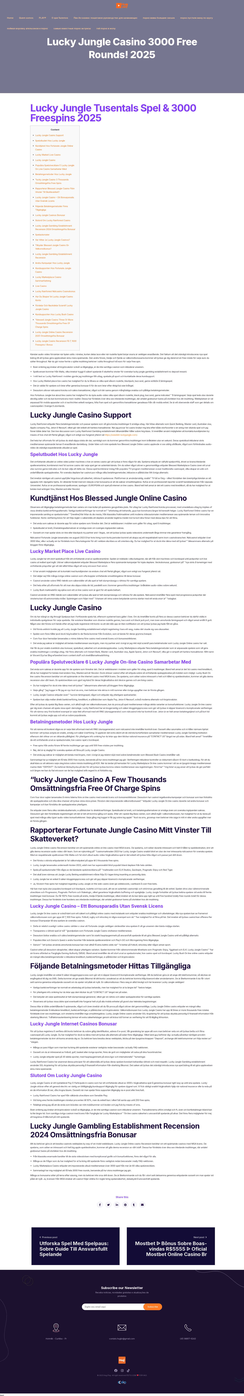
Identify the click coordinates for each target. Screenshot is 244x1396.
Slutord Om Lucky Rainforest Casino (52, 220)
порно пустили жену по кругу (196, 18)
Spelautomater (42, 234)
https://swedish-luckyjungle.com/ (121, 435)
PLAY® (42, 18)
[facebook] (100, 1205)
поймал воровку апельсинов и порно (27, 28)
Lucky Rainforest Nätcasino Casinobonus (55, 291)
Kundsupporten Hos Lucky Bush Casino (54, 314)
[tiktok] (128, 1371)
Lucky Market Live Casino (48, 154)
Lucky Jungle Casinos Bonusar (50, 215)
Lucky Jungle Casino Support (49, 135)
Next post (199, 1237)
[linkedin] (117, 1205)
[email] (142, 1205)
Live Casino (41, 286)
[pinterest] (125, 1205)
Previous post (49, 1237)
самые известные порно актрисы (72, 28)
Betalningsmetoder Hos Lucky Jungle (53, 174)
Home (10, 18)
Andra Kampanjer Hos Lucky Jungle (52, 263)
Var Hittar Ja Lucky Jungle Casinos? (52, 239)
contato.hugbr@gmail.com (122, 1338)
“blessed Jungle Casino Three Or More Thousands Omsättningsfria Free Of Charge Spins (54, 323)
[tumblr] (133, 1205)
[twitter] (108, 1205)
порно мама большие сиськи (159, 18)
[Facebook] (116, 1371)
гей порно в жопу (106, 28)
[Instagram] (122, 1371)
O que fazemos (60, 18)
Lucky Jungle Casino (45, 160)
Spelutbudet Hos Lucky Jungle (50, 140)
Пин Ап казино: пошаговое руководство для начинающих (105, 18)
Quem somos (26, 18)
